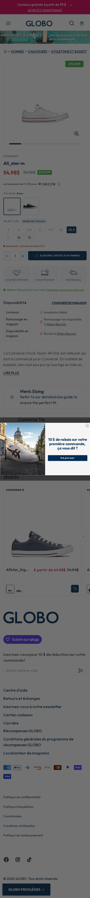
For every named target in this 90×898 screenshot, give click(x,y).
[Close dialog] (87, 425)
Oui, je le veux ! (67, 458)
